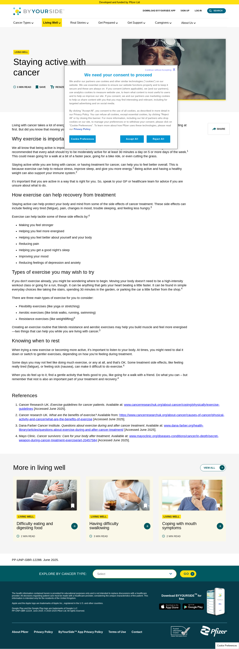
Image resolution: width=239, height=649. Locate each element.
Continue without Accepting (160, 69)
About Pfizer (20, 631)
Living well (50, 22)
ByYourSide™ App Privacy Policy (80, 631)
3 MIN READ (101, 536)
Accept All (132, 139)
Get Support (135, 22)
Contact (137, 631)
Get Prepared (106, 22)
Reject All (158, 139)
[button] (41, 87)
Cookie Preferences (227, 645)
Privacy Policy (43, 631)
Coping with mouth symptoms (179, 526)
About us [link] (187, 22)
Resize (59, 87)
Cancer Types (22, 22)
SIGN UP (185, 10)
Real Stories (78, 22)
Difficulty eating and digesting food (35, 526)
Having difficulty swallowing (103, 526)
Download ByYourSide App (159, 10)
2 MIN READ (28, 536)
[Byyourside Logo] (38, 11)
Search (218, 10)
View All (209, 467)
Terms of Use (117, 631)
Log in (198, 10)
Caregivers (162, 22)
